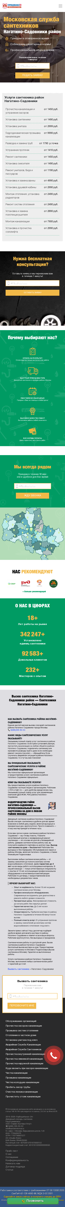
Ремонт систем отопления (20, 205)
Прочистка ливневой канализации (24, 1059)
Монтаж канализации (18, 222)
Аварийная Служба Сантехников (23, 1050)
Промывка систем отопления (22, 1031)
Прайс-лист (12, 1151)
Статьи (9, 1170)
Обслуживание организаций (21, 1021)
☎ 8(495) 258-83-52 (14, 1126)
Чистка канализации (17, 1073)
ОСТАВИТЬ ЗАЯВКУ (32, 292)
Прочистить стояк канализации (23, 1097)
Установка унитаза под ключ (21, 1040)
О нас (8, 1154)
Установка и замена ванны (20, 181)
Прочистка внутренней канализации (25, 1054)
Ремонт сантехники (16, 157)
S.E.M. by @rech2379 (49, 1111)
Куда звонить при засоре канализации (27, 1068)
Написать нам (13, 1164)
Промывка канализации (18, 1078)
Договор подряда (15, 1167)
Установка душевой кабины (21, 187)
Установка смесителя (17, 164)
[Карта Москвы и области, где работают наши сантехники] (32, 533)
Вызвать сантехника (18, 969)
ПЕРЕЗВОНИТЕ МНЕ (22, 1006)
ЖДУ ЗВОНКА (32, 496)
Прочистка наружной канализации (24, 1064)
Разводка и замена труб (19, 143)
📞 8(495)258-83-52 (16, 730)
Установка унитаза (16, 126)
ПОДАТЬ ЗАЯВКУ (32, 75)
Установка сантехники (18, 120)
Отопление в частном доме (21, 1035)
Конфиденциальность (17, 1161)
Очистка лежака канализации (22, 1092)
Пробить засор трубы (18, 1087)
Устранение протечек (17, 150)
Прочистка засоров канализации (24, 1026)
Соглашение (12, 1157)
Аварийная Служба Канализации (23, 1045)
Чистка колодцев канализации (22, 1082)
